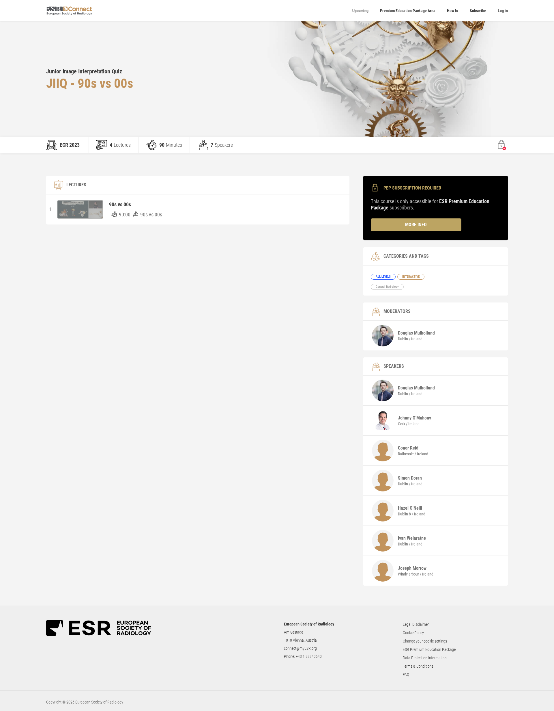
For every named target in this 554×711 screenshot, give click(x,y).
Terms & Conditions (418, 666)
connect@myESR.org (300, 648)
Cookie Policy (413, 632)
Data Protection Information (425, 658)
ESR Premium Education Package (429, 649)
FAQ (406, 674)
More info (416, 224)
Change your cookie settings (425, 641)
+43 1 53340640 (309, 656)
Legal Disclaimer (416, 624)
